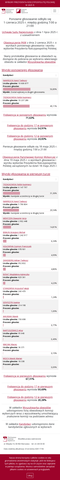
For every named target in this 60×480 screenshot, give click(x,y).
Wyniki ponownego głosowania (22, 70)
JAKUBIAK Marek (10, 316)
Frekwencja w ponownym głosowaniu (24, 115)
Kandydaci (8, 75)
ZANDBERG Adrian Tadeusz (15, 260)
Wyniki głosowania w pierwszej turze (26, 174)
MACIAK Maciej (10, 344)
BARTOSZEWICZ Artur (13, 330)
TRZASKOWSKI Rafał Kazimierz (17, 97)
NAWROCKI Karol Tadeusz (15, 80)
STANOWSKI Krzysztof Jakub (16, 288)
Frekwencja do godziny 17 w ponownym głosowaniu (30, 127)
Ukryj (30, 475)
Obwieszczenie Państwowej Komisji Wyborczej (29, 157)
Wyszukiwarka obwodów (41, 62)
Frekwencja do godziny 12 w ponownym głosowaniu (30, 137)
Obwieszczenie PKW (15, 42)
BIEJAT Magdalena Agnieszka (16, 274)
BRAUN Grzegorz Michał (14, 232)
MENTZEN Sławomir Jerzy (15, 218)
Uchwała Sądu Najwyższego (17, 32)
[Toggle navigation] (54, 10)
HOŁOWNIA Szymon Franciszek (17, 246)
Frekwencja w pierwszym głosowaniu (25, 376)
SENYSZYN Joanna (11, 302)
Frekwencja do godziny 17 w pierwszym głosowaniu (30, 388)
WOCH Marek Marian (12, 358)
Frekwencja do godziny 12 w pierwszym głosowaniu (30, 398)
